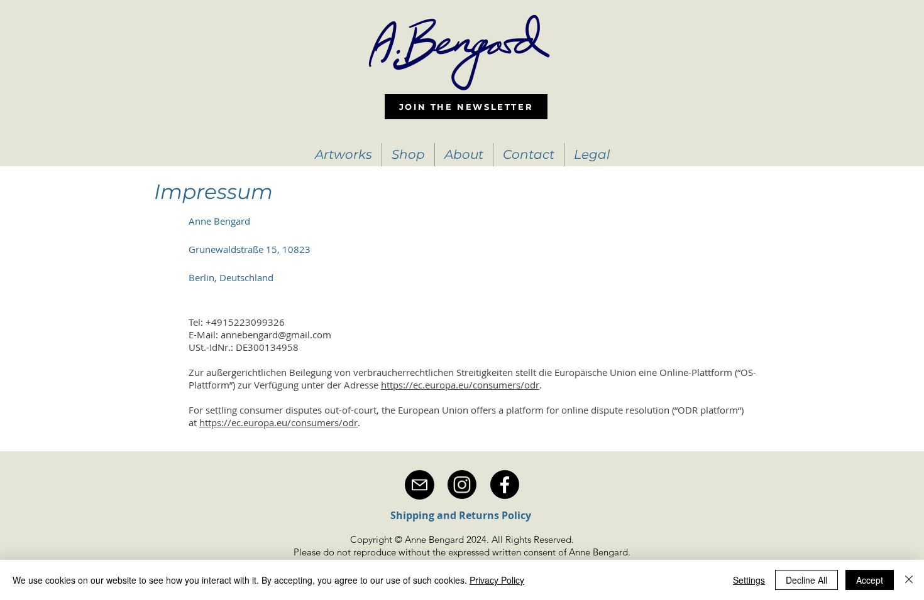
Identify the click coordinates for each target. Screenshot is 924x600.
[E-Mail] (419, 485)
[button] (343, 154)
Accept (869, 580)
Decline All (806, 580)
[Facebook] (504, 484)
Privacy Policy (497, 580)
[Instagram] (462, 484)
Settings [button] (749, 580)
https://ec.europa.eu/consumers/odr (460, 384)
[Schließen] (908, 580)
